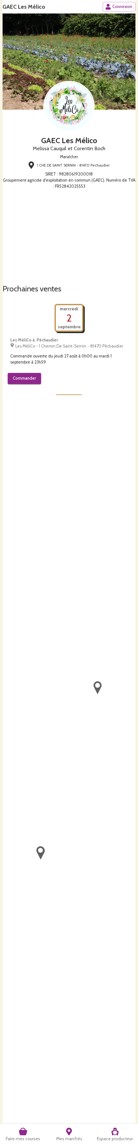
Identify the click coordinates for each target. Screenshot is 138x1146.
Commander (24, 378)
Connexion (122, 6)
